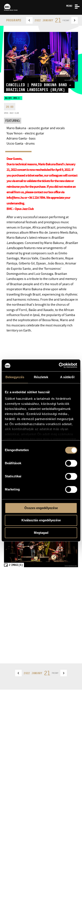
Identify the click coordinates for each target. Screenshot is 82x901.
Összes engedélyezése (41, 508)
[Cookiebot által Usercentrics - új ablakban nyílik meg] (59, 365)
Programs (13, 20)
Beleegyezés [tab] (14, 377)
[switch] (71, 463)
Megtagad (41, 532)
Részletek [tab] (41, 377)
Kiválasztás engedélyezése (41, 520)
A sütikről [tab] (67, 377)
